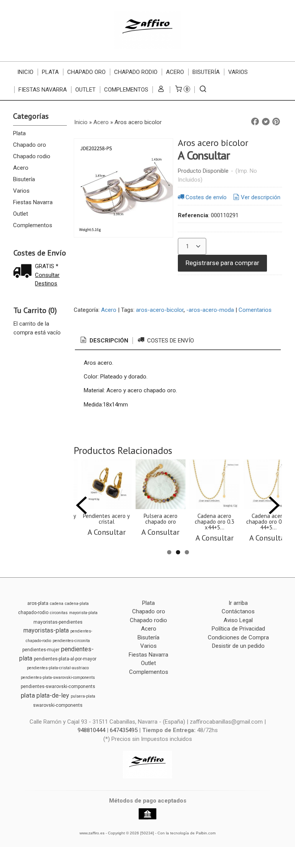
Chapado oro (86, 72)
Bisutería (206, 72)
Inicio (25, 72)
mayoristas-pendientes (58, 622)
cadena (56, 603)
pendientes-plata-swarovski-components (58, 677)
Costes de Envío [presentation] (170, 340)
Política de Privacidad (238, 628)
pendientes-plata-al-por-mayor (65, 659)
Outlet (85, 89)
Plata (50, 72)
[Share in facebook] (255, 121)
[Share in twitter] (265, 121)
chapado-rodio (33, 612)
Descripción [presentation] (108, 340)
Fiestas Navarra (42, 89)
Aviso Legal (238, 620)
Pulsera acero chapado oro (160, 518)
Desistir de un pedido (238, 645)
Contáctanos (238, 611)
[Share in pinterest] (276, 121)
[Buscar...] (203, 89)
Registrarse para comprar (222, 263)
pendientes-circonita (71, 640)
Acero (175, 72)
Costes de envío (206, 197)
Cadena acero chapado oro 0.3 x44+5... (214, 521)
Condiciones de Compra (238, 637)
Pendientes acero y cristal (106, 518)
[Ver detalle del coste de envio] (24, 272)
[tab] (103, 341)
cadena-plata (77, 603)
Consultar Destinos (47, 279)
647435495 (124, 730)
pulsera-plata (83, 696)
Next (274, 505)
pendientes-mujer (41, 649)
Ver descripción (260, 197)
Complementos (126, 89)
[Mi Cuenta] (161, 89)
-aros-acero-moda (210, 309)
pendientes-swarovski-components (58, 686)
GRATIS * (46, 266)
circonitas (59, 612)
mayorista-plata (83, 612)
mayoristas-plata (46, 630)
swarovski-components (58, 705)
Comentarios (255, 309)
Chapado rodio (135, 72)
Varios (238, 72)
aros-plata (37, 603)
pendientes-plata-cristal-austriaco (58, 667)
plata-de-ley (52, 695)
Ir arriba (238, 603)
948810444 (91, 730)
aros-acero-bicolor (160, 309)
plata (28, 695)
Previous (81, 505)
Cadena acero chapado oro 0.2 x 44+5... (268, 521)
